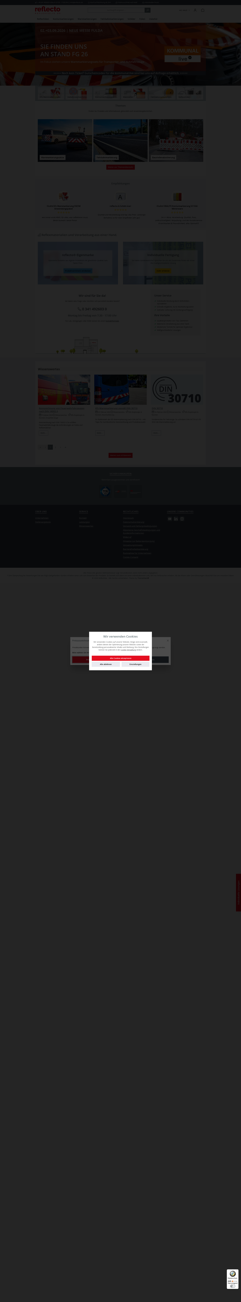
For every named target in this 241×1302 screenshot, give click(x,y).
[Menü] (236, 1270)
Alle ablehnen (106, 664)
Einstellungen (135, 664)
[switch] (232, 1286)
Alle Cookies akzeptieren (120, 658)
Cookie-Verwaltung (128, 650)
